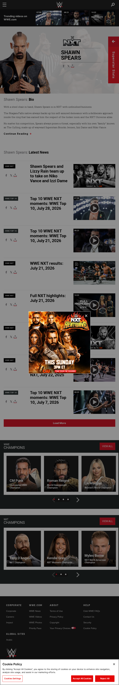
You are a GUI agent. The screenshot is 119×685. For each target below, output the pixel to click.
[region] (59, 672)
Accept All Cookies (82, 678)
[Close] (114, 664)
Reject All (104, 678)
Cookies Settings (12, 678)
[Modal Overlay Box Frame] (59, 342)
